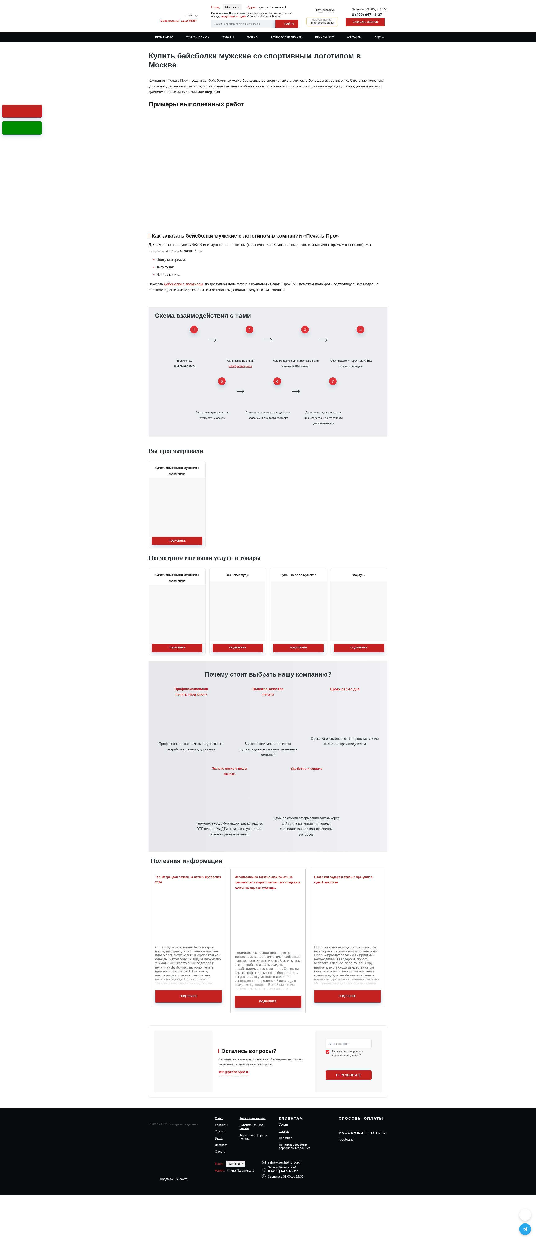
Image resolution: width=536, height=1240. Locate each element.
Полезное (285, 1138)
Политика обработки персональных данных (294, 1146)
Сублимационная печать (251, 1126)
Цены (219, 1138)
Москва (230, 7)
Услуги (283, 1124)
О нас (219, 1118)
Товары (228, 37)
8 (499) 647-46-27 (367, 15)
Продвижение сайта (173, 1179)
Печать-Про (164, 37)
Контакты (354, 37)
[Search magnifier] (286, 23)
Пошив (252, 37)
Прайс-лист (324, 37)
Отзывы (220, 1131)
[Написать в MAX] (525, 1215)
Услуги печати (198, 37)
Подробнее (177, 540)
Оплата (220, 1151)
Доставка (221, 1144)
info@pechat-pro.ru (240, 366)
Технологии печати (286, 37)
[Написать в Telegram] (525, 1229)
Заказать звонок (365, 22)
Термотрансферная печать (253, 1136)
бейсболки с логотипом (183, 284)
